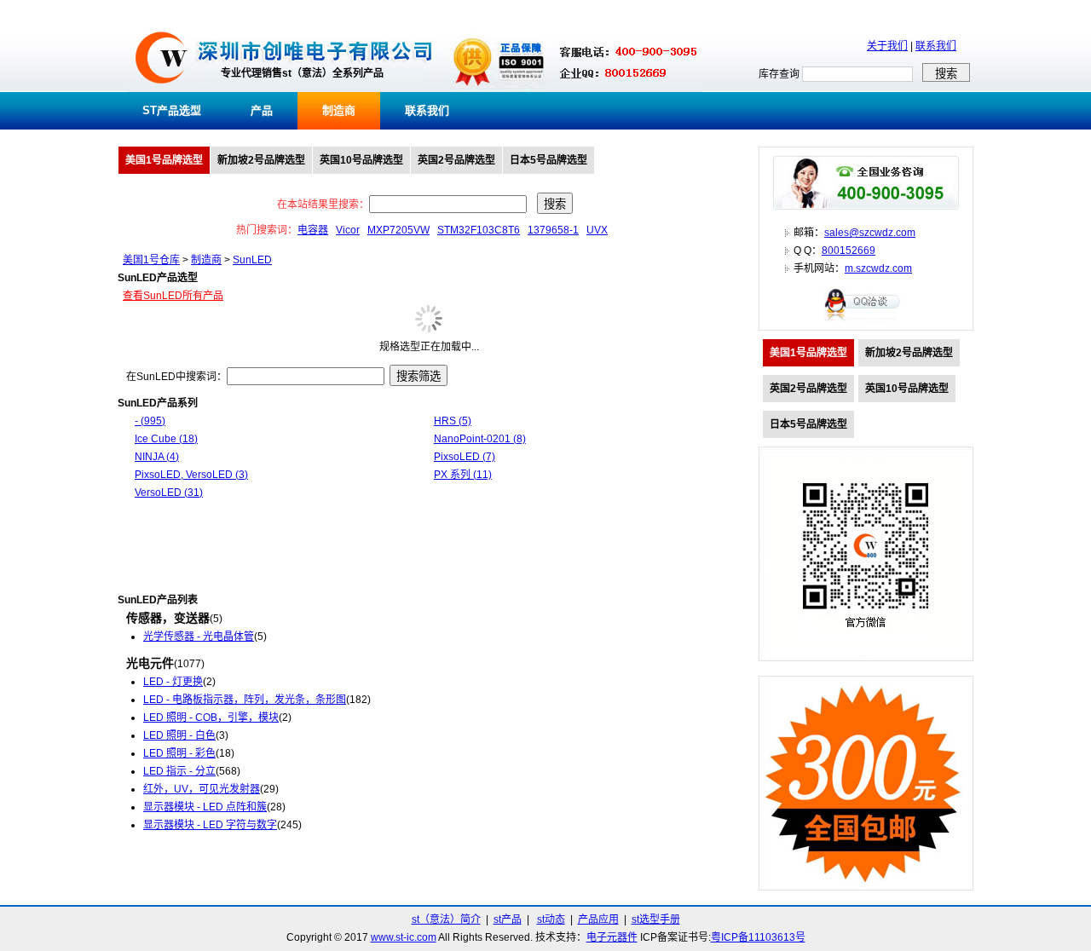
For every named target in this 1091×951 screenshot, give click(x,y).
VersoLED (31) (169, 493)
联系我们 (935, 46)
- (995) (150, 421)
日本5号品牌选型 (548, 160)
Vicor (348, 230)
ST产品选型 (171, 110)
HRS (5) (452, 421)
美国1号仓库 (151, 260)
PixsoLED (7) (464, 457)
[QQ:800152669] (866, 320)
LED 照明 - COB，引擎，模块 (211, 717)
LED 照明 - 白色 (179, 735)
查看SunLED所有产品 (173, 296)
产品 (262, 110)
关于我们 (887, 46)
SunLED (252, 260)
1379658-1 (553, 230)
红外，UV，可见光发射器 (201, 789)
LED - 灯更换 (173, 682)
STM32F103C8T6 (478, 230)
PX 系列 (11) (463, 475)
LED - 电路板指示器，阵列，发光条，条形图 (244, 700)
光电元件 (150, 663)
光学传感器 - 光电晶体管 (198, 637)
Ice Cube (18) (166, 439)
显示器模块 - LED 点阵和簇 (205, 807)
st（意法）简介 (446, 919)
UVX (597, 230)
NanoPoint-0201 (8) (480, 439)
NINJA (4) (157, 457)
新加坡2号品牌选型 (261, 160)
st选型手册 (656, 919)
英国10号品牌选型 (361, 160)
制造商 (338, 110)
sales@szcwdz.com (869, 233)
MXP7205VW (398, 230)
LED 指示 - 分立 (179, 771)
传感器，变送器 (168, 618)
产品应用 (598, 919)
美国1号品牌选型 (164, 160)
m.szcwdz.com (878, 268)
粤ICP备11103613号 (758, 937)
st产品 (508, 919)
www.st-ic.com (403, 937)
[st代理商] (161, 89)
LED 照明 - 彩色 (179, 753)
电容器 (312, 230)
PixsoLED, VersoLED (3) (191, 475)
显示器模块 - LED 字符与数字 (210, 825)
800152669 (848, 250)
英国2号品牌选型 (456, 160)
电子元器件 (612, 937)
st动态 (551, 919)
